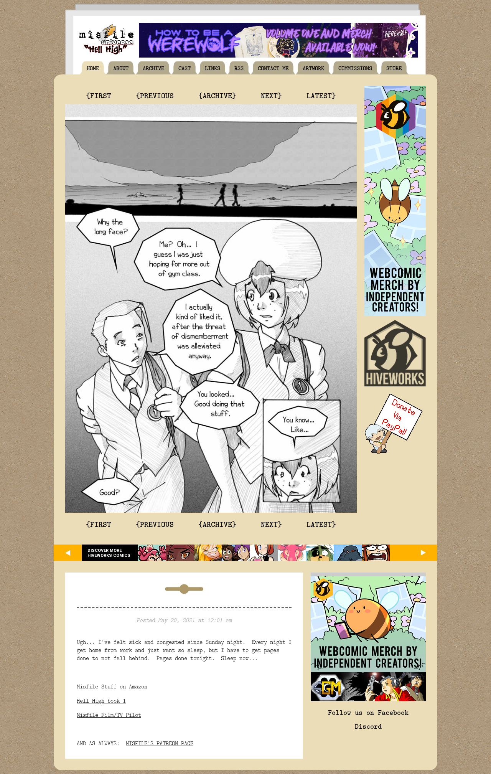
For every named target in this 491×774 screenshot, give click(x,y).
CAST (184, 68)
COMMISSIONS (355, 68)
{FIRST (98, 95)
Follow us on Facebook (368, 712)
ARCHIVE (153, 68)
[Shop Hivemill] (395, 314)
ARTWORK (313, 68)
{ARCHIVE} (217, 95)
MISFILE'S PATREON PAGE (159, 743)
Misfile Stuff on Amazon (112, 686)
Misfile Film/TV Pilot (109, 715)
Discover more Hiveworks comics (108, 553)
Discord (368, 726)
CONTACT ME (273, 68)
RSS (239, 68)
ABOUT (121, 68)
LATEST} (321, 95)
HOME (93, 68)
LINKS (212, 68)
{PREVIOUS (155, 95)
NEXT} (271, 95)
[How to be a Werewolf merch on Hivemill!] (278, 55)
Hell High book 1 (101, 700)
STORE (394, 68)
